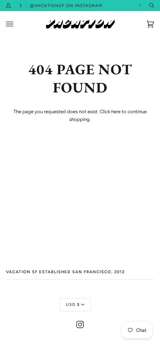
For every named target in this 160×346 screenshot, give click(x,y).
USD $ (73, 304)
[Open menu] (17, 24)
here (116, 111)
